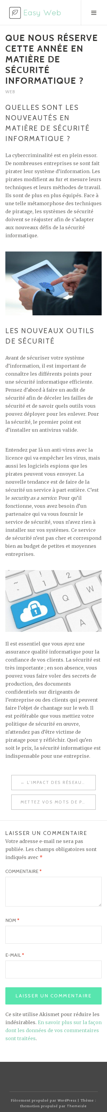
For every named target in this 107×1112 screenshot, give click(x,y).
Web (10, 91)
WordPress (67, 1100)
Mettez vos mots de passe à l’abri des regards (58, 802)
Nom (12, 920)
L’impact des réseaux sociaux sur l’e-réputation (61, 782)
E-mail (14, 955)
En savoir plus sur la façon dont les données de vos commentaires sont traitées (53, 1030)
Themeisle (77, 1106)
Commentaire (23, 871)
